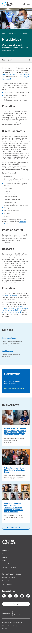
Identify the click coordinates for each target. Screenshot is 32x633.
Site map (4, 628)
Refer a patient (6, 581)
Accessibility (21, 626)
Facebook (10, 596)
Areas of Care (12, 33)
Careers (4, 557)
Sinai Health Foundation (9, 567)
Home (3, 33)
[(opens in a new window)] (17, 613)
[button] (24, 4)
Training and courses (8, 577)
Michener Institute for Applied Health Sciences (15, 307)
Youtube (22, 596)
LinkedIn (28, 596)
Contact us (5, 554)
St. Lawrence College (12, 310)
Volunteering (6, 564)
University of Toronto (9, 295)
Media (4, 560)
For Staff (16, 604)
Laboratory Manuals (9, 338)
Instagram (4, 596)
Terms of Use (11, 626)
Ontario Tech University (10, 312)
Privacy (4, 626)
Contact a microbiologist (13, 388)
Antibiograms (7, 351)
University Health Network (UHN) (14, 74)
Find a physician (7, 584)
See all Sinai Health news (16, 528)
